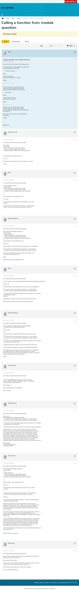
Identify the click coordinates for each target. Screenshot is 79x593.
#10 (75, 550)
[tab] (6, 41)
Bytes (36, 582)
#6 (75, 320)
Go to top (73, 582)
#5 (75, 276)
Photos (27, 41)
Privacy (54, 582)
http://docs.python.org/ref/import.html (14, 259)
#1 (75, 59)
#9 (75, 463)
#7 (75, 373)
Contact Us (47, 582)
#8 (75, 410)
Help (40, 582)
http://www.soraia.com (13, 533)
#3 (75, 180)
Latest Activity (16, 41)
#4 (75, 226)
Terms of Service (63, 582)
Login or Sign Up (69, 1)
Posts (5, 41)
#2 (75, 139)
